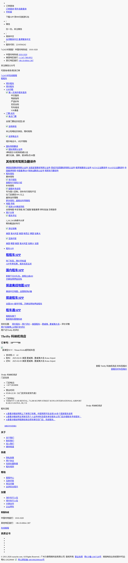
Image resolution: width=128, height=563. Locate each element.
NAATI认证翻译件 (116, 168)
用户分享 (10, 213)
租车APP (10, 248)
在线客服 (5, 528)
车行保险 (12, 180)
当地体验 (12, 126)
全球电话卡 (13, 136)
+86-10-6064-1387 (26, 60)
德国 (32, 233)
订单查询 (10, 9)
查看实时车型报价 (119, 369)
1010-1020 (22, 55)
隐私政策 (10, 458)
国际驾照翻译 (12, 146)
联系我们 (10, 441)
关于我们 (10, 438)
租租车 (4, 78)
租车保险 (10, 174)
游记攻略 (12, 228)
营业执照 (79, 557)
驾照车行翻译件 (52, 171)
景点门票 (12, 116)
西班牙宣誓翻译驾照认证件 (63, 168)
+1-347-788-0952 (25, 57)
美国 (8, 233)
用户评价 (26, 324)
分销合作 (10, 504)
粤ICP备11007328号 (92, 557)
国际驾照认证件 (15, 149)
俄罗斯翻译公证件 (84, 168)
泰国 (21, 233)
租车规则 (10, 467)
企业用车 (10, 507)
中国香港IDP (22, 171)
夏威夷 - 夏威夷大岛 (51, 324)
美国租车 (36, 324)
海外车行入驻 (12, 498)
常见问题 (10, 484)
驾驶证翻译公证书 (36, 171)
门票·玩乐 (10, 113)
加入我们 (10, 444)
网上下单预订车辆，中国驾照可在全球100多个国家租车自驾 (39, 414)
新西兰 (27, 233)
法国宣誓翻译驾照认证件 (39, 168)
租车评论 (12, 216)
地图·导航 (10, 204)
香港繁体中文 (24, 39)
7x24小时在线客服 (9, 75)
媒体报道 (10, 447)
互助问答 (12, 238)
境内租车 (10, 86)
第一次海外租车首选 (17, 92)
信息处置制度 (12, 464)
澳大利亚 (14, 233)
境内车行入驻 (12, 501)
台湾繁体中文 (12, 39)
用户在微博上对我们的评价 (13, 327)
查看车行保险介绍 (14, 183)
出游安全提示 (12, 487)
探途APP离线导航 (16, 207)
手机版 (9, 12)
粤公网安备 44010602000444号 (31, 560)
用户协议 (10, 461)
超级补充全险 (14, 189)
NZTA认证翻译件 (99, 168)
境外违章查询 (20, 9)
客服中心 (10, 478)
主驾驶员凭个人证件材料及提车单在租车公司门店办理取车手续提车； (44, 417)
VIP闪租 (9, 89)
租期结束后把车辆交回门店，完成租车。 (31, 420)
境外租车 (10, 83)
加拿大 (37, 233)
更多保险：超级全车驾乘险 (18, 201)
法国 (36, 243)
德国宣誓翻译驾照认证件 (17, 168)
